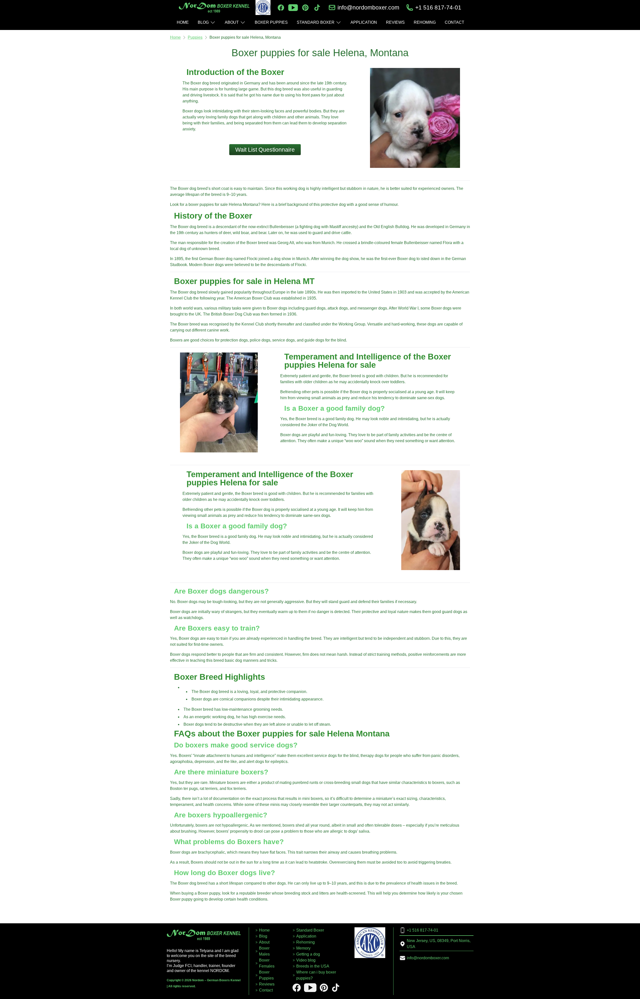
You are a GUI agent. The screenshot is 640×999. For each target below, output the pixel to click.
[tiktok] (317, 7)
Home (175, 37)
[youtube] (293, 7)
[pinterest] (305, 7)
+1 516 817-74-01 (438, 7)
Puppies (195, 37)
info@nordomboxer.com (368, 7)
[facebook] (280, 7)
